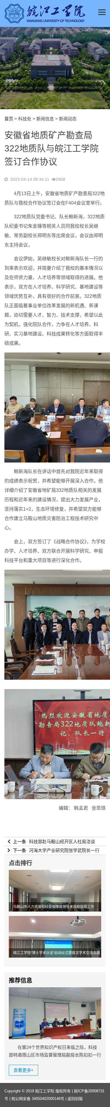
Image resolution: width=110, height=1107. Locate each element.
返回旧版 (75, 1098)
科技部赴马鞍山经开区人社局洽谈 (62, 841)
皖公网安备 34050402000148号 (37, 1098)
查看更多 (23, 1070)
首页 (8, 118)
